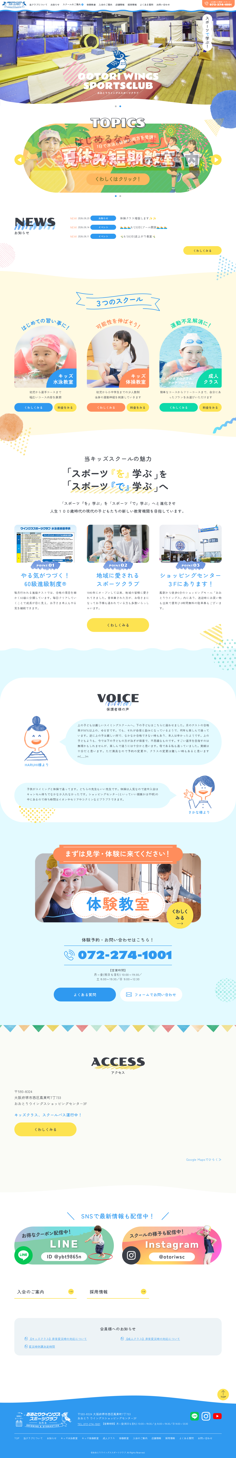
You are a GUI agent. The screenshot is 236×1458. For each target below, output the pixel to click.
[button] (116, 106)
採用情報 (132, 4)
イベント (103, 227)
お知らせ (54, 4)
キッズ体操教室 (90, 1438)
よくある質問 (146, 4)
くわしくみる (202, 250)
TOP (16, 1438)
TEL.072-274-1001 (89, 1424)
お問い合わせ (163, 4)
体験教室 (91, 4)
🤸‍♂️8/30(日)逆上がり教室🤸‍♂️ (138, 236)
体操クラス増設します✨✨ (138, 218)
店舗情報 (119, 4)
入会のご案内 (105, 4)
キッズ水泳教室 (69, 1438)
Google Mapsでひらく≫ (204, 1159)
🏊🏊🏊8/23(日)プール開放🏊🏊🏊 (143, 227)
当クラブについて (38, 4)
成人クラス (109, 1438)
